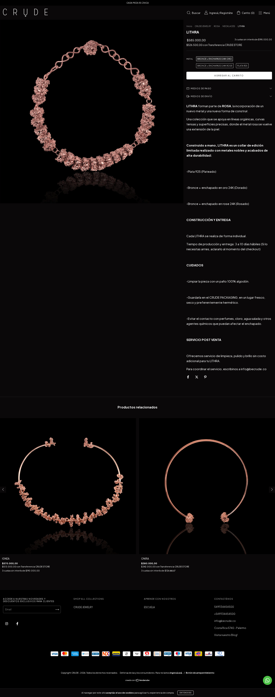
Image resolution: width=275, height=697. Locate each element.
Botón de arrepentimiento (200, 673)
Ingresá (213, 13)
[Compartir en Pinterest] (205, 376)
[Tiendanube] (137, 680)
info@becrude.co (225, 620)
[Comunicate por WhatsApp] (267, 680)
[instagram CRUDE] (7, 623)
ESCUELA (149, 607)
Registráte (226, 13)
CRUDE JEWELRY (203, 26)
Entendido (185, 693)
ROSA (217, 26)
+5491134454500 (224, 613)
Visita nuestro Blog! (226, 635)
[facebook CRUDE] (17, 623)
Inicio (189, 26)
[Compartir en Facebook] (188, 376)
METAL (189, 59)
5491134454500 (224, 606)
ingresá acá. (176, 673)
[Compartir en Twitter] (197, 376)
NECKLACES (228, 26)
